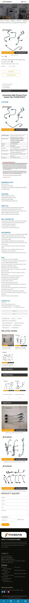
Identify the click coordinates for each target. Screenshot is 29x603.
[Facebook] (2, 592)
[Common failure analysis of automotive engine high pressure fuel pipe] (8, 357)
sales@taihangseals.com (9, 559)
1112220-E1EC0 (14, 327)
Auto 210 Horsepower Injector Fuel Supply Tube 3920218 (20, 394)
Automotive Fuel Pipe (19, 323)
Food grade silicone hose (19, 570)
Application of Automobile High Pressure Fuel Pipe (20, 348)
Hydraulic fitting (4, 576)
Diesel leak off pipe (7, 568)
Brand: (3, 86)
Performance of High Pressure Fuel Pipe (6, 348)
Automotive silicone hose (17, 576)
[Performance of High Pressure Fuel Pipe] (8, 340)
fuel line (13, 318)
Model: (3, 84)
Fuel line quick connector (8, 575)
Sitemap (19, 597)
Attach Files (4, 517)
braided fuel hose (17, 325)
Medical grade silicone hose (20, 573)
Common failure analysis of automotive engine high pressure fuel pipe (7, 365)
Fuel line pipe (6, 571)
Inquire (10, 71)
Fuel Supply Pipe (5, 318)
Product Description (6, 90)
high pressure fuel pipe (7, 323)
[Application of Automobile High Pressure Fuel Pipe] (21, 340)
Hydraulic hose (4, 570)
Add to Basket (10, 75)
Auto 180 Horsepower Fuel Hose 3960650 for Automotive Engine (8, 394)
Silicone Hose (14, 567)
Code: (3, 87)
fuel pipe (19, 318)
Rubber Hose (4, 567)
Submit (5, 524)
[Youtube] (8, 592)
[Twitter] (6, 592)
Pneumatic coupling (7, 578)
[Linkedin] (4, 592)
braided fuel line (5, 327)
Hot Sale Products (5, 579)
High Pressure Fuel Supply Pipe (9, 320)
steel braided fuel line (6, 325)
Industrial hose (4, 573)
